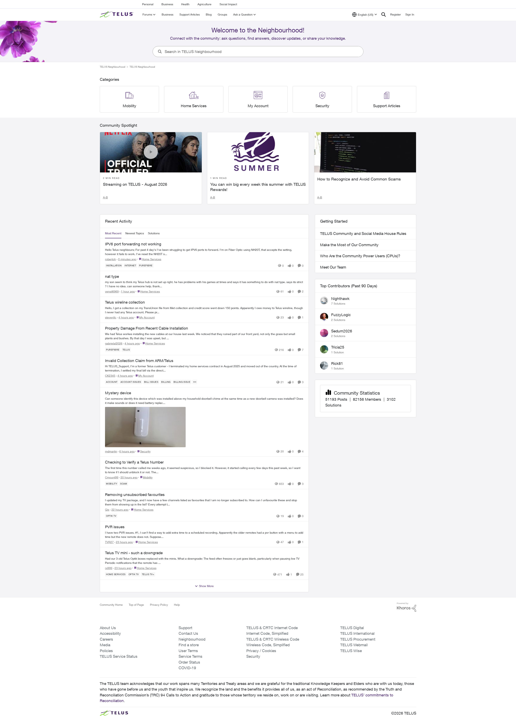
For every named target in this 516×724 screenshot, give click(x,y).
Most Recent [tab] (113, 233)
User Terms (188, 650)
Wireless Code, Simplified (268, 645)
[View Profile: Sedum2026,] (324, 333)
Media (105, 645)
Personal (147, 4)
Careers (106, 639)
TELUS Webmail (354, 645)
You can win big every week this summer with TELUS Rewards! (258, 187)
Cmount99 (111, 477)
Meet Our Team (333, 267)
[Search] (383, 14)
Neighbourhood (192, 639)
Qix (107, 509)
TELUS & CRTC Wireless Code (272, 639)
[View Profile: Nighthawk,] (324, 301)
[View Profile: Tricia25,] (324, 349)
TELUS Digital (352, 627)
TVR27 (109, 542)
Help (177, 604)
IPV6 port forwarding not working (133, 244)
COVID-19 (187, 668)
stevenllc (110, 317)
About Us (108, 627)
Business (167, 4)
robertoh (110, 259)
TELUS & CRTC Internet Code (272, 627)
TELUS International (357, 633)
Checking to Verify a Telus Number (134, 462)
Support (185, 627)
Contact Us (188, 633)
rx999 (108, 568)
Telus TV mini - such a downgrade (134, 553)
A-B (105, 197)
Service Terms (190, 656)
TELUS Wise (351, 650)
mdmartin (111, 451)
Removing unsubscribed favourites (135, 494)
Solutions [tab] (154, 233)
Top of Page (136, 604)
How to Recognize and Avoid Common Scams (359, 179)
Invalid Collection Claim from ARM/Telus (139, 360)
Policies (106, 650)
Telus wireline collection (125, 302)
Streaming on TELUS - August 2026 (135, 184)
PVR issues (115, 527)
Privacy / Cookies (261, 650)
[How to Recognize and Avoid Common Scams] (365, 152)
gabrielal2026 (113, 343)
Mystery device (118, 393)
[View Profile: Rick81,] (324, 365)
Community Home (111, 604)
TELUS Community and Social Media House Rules (363, 233)
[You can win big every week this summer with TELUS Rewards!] (258, 152)
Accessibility (110, 633)
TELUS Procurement (357, 639)
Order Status (189, 662)
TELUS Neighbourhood (112, 66)
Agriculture (204, 4)
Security (253, 656)
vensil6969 (112, 291)
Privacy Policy (159, 604)
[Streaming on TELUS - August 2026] (151, 152)
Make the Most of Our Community (349, 245)
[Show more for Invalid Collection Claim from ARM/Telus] (194, 382)
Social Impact (228, 4)
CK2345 (110, 375)
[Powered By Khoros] (406, 607)
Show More (206, 586)
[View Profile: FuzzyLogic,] (324, 317)
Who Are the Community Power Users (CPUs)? (360, 256)
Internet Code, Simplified (267, 633)
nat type (112, 276)
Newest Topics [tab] (134, 233)
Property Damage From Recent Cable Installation (146, 328)
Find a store (189, 645)
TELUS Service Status (118, 656)
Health (185, 4)
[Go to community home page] (117, 14)
